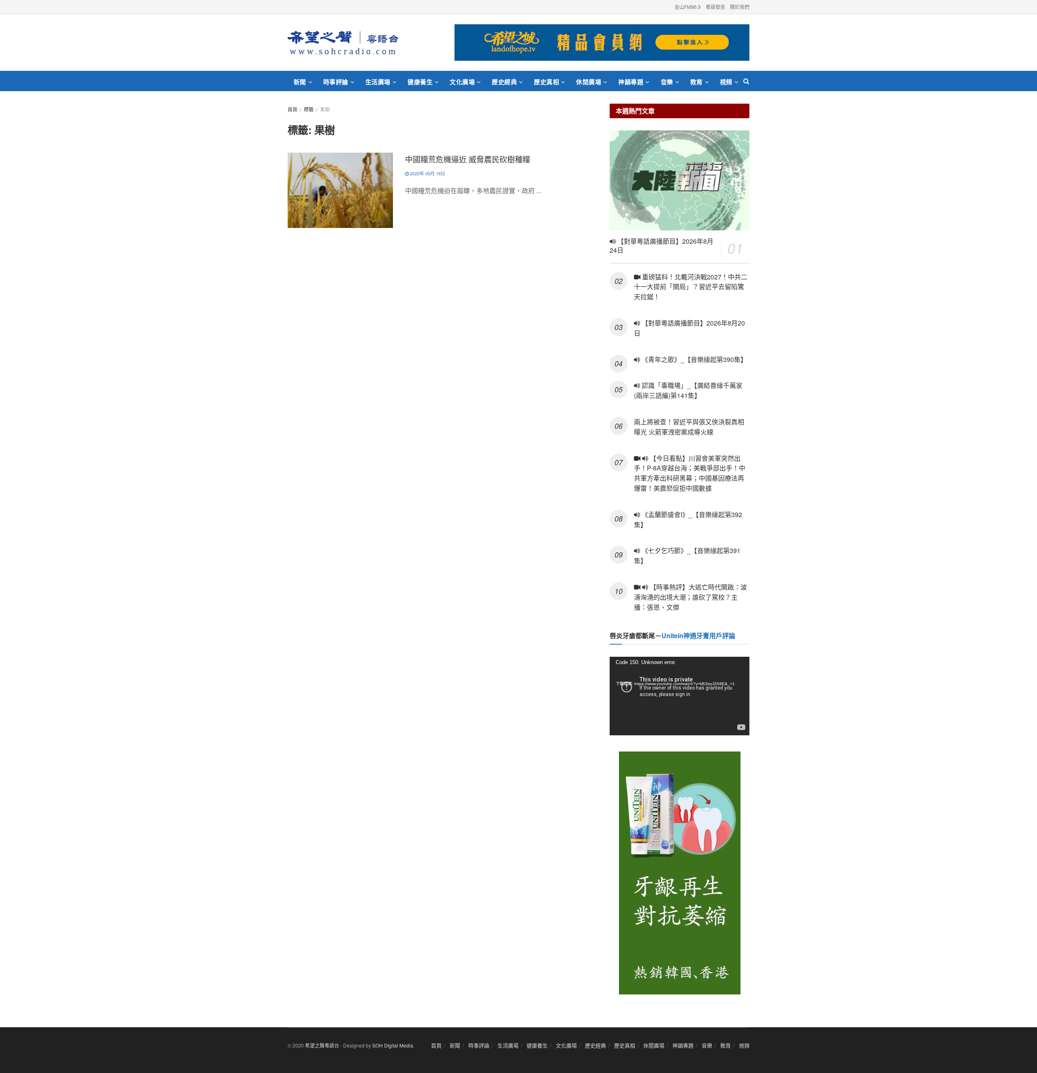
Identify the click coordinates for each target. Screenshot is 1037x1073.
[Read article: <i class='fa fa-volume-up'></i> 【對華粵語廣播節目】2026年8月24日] (679, 180)
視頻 (726, 81)
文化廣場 (462, 81)
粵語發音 (715, 6)
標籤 (309, 109)
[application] (679, 696)
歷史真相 (546, 81)
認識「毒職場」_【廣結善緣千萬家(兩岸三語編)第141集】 (688, 390)
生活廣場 (377, 81)
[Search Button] (746, 81)
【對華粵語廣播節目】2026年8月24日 (661, 245)
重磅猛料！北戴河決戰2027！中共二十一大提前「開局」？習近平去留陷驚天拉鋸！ (690, 287)
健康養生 (420, 81)
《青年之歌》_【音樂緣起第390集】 (693, 359)
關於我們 (739, 6)
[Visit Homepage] (343, 42)
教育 (696, 81)
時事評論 (335, 81)
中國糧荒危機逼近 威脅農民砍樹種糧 (467, 158)
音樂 (667, 81)
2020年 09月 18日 (427, 173)
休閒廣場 (588, 81)
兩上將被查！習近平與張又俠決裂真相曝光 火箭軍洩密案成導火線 (689, 426)
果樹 (325, 109)
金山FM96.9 (687, 6)
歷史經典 (504, 81)
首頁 (292, 109)
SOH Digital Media (392, 1045)
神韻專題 (630, 81)
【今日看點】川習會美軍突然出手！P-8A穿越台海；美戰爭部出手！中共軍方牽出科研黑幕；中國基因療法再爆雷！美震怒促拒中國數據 (689, 473)
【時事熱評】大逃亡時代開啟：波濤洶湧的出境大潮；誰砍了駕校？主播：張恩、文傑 (690, 597)
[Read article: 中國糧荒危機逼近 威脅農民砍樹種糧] (340, 190)
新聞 (300, 81)
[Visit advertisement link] (601, 42)
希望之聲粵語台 (322, 1045)
